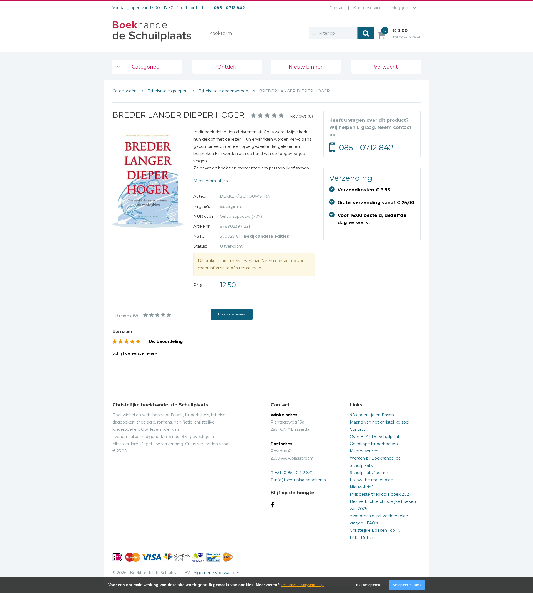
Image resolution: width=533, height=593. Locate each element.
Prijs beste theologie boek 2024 (380, 494)
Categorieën (147, 67)
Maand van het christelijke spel (379, 422)
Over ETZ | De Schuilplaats (375, 436)
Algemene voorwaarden (216, 572)
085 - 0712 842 (366, 147)
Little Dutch (361, 537)
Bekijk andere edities (266, 236)
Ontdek (226, 67)
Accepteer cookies (407, 585)
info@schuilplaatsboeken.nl (300, 479)
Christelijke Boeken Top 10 (375, 530)
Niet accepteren (368, 585)
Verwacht (386, 67)
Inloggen (399, 7)
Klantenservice (367, 7)
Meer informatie (209, 180)
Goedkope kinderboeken (374, 443)
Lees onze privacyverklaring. (302, 585)
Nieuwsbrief (361, 487)
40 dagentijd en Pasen (372, 414)
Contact (337, 7)
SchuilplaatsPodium (369, 472)
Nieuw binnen (306, 67)
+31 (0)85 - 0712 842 (294, 472)
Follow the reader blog (371, 479)
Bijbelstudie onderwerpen (223, 90)
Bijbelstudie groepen (168, 90)
